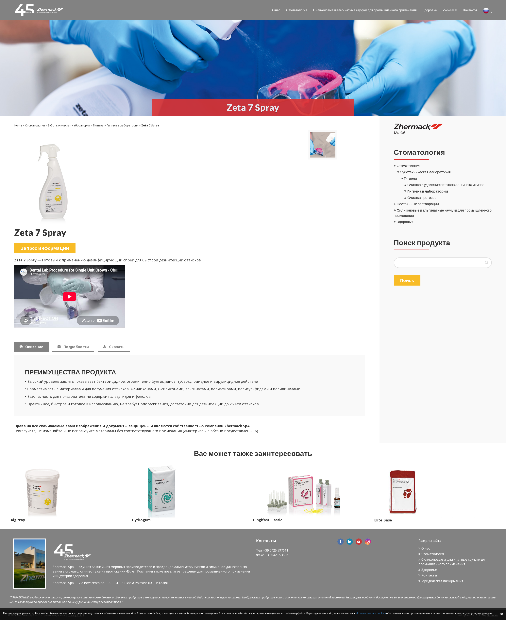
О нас (276, 10)
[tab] (31, 347)
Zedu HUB (450, 10)
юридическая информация (442, 581)
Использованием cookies (371, 613)
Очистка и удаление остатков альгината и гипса (445, 184)
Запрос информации (45, 248)
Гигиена (98, 125)
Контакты (470, 10)
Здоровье (430, 10)
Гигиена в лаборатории (122, 125)
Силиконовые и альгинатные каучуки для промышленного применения (365, 10)
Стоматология (296, 10)
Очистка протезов (421, 197)
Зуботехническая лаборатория (69, 125)
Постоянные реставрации (418, 204)
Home (18, 125)
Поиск (407, 280)
